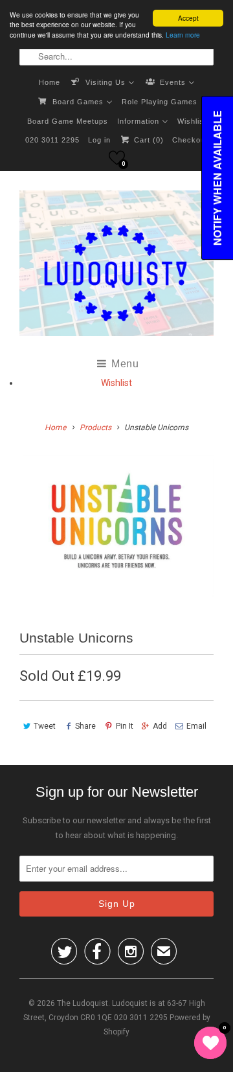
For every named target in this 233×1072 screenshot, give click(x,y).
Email (196, 726)
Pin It (124, 726)
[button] (117, 158)
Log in (99, 140)
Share (85, 726)
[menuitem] (49, 81)
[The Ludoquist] (116, 265)
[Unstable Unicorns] (116, 526)
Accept (188, 18)
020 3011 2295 (52, 140)
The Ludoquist (82, 1003)
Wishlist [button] (116, 383)
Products (95, 427)
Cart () (147, 140)
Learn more (183, 35)
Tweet (45, 726)
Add (160, 726)
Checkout (190, 140)
